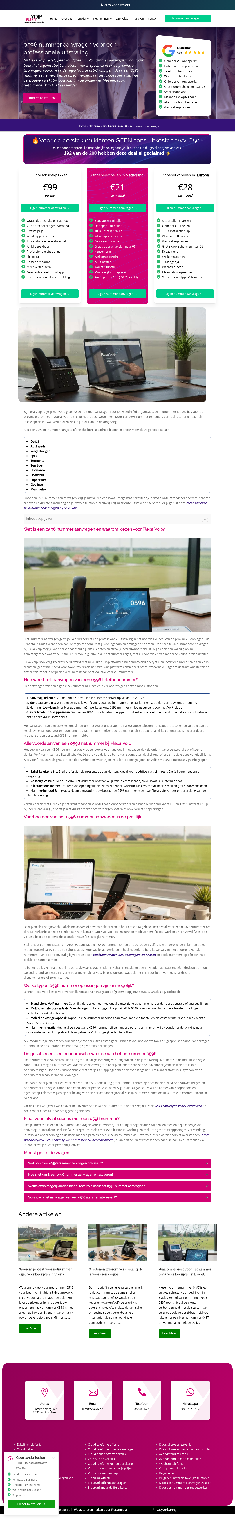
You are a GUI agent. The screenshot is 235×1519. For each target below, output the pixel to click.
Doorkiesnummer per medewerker (183, 1488)
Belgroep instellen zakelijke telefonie (184, 1478)
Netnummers (101, 18)
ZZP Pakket (122, 18)
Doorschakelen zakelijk (175, 1444)
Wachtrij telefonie (171, 1464)
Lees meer (30, 1328)
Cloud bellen (25, 1449)
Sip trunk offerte (99, 1478)
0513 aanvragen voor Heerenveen (178, 1106)
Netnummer (97, 126)
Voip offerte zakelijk (101, 1459)
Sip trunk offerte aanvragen (107, 1483)
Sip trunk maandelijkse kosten (108, 1488)
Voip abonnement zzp (103, 1473)
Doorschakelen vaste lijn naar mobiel (184, 1449)
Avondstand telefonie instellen (180, 1459)
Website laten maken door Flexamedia (100, 1510)
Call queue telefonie (173, 1468)
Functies (81, 18)
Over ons (66, 18)
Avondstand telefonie (174, 1454)
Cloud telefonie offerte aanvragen (111, 1449)
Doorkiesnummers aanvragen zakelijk (185, 1483)
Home (53, 18)
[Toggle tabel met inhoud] (203, 519)
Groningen (115, 126)
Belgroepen (167, 1473)
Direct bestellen (42, 98)
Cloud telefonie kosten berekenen (111, 1464)
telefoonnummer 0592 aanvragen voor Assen (124, 955)
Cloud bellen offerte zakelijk (107, 1454)
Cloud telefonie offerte (103, 1444)
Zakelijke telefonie (29, 1444)
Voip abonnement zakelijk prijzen (110, 1468)
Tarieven (138, 18)
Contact (152, 18)
